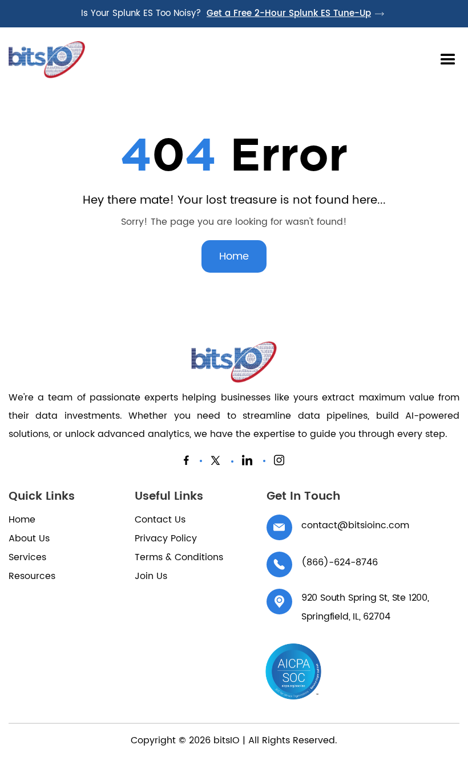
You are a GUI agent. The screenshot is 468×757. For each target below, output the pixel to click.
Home (234, 256)
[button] (448, 59)
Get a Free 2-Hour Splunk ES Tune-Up (289, 13)
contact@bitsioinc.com (355, 525)
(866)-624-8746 (339, 562)
